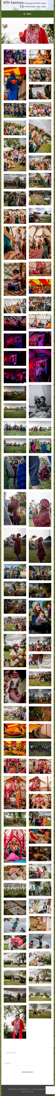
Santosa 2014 (11, 1053)
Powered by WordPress (19, 1089)
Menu (29, 14)
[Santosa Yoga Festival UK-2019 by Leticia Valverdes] (15, 57)
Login (30, 1092)
